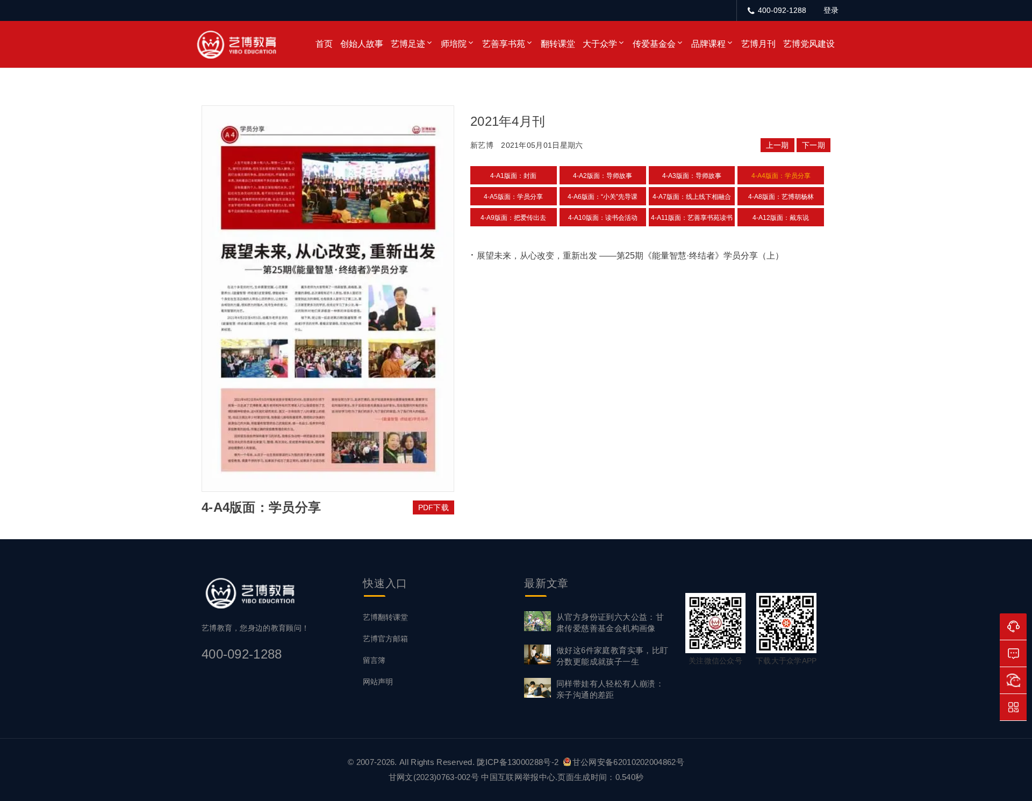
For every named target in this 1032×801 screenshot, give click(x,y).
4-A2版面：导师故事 (602, 176)
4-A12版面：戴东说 (780, 217)
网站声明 (378, 681)
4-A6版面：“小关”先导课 (602, 197)
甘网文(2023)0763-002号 (434, 777)
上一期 (777, 145)
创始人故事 (361, 43)
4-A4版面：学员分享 (781, 176)
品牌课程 (708, 43)
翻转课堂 (558, 43)
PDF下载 (433, 507)
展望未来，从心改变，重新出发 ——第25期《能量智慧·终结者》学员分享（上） (630, 255)
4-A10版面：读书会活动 (602, 217)
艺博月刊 (758, 43)
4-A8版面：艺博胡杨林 (781, 197)
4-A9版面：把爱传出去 (513, 217)
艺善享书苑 (503, 43)
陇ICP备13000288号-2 (519, 762)
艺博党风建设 (809, 43)
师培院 (454, 43)
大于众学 (600, 43)
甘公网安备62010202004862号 (628, 762)
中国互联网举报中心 (518, 777)
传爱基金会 (654, 43)
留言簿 (374, 660)
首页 (324, 43)
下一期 (813, 145)
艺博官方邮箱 (385, 638)
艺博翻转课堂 (385, 617)
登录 (830, 10)
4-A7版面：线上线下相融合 (692, 197)
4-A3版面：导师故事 (691, 176)
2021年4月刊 (507, 121)
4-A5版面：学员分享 (513, 197)
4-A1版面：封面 (513, 176)
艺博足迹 (408, 43)
